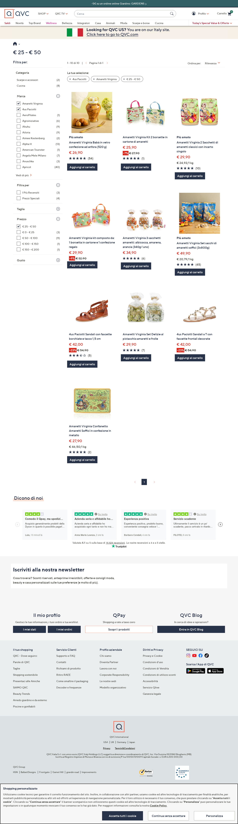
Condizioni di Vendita (156, 668)
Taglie (16, 668)
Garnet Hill (57, 772)
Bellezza (67, 23)
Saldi (7, 23)
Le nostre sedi (108, 681)
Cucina (159, 23)
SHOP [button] (42, 13)
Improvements (89, 772)
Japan (132, 742)
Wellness (51, 23)
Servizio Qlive (151, 687)
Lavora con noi (108, 668)
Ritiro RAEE (63, 674)
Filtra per (23, 185)
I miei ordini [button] (64, 629)
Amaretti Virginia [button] (106, 79)
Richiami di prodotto (68, 668)
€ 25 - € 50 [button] (133, 79)
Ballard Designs (28, 772)
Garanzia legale (152, 693)
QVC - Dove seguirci (25, 655)
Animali (110, 23)
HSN (15, 772)
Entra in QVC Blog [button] (191, 629)
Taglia (21, 209)
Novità (19, 23)
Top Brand (35, 23)
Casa (98, 23)
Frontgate (44, 772)
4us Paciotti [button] (79, 79)
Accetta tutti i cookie (122, 816)
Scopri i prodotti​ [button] (119, 629)
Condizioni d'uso (153, 662)
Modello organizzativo (113, 687)
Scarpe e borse (141, 23)
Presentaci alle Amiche (26, 681)
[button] (194, 14)
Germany (121, 742)
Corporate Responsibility (114, 674)
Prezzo (21, 219)
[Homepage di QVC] (15, 44)
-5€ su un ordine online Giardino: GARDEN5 (117, 3)
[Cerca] (172, 13)
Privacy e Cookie (153, 655)
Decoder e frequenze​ (68, 687)
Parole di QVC (21, 662)
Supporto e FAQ (65, 655)
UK (112, 742)
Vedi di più (22, 175)
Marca (21, 96)
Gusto (21, 260)
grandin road (72, 772)
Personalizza (214, 816)
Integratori (83, 23)
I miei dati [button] (29, 629)
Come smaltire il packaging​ (72, 681)
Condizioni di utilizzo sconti (159, 674)
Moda (123, 23)
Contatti (61, 662)
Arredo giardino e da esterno (30, 700)
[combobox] (121, 13)
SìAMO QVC (20, 687)
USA (105, 742)
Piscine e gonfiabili (24, 706)
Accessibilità (150, 681)
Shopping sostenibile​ (25, 674)
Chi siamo (105, 655)
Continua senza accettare (168, 816)
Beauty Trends (21, 693)
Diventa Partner (109, 662)
